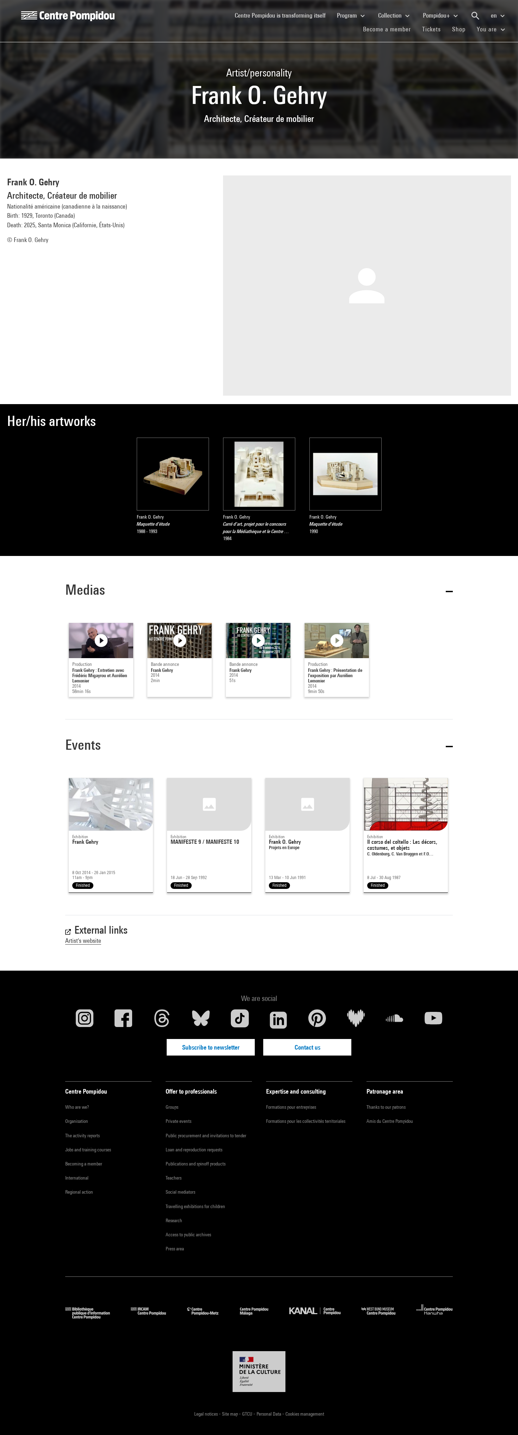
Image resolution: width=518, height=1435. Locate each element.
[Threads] (162, 1020)
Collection (390, 15)
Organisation (76, 1121)
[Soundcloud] (394, 1020)
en (494, 15)
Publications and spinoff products (196, 1164)
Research (174, 1220)
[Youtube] (433, 1020)
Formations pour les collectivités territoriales (305, 1121)
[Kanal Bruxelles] (320, 1316)
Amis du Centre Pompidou (389, 1121)
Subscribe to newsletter (211, 1047)
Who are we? (77, 1107)
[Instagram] (84, 1020)
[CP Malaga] (259, 1316)
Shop (461, 29)
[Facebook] (123, 1020)
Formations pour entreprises (291, 1107)
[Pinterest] (317, 1020)
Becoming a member (83, 1164)
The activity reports (82, 1135)
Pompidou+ (437, 15)
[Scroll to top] (501, 1418)
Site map (230, 1414)
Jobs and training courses (88, 1149)
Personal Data (269, 1414)
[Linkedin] (278, 1020)
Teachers (173, 1178)
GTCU (247, 1414)
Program (347, 15)
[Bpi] (92, 1316)
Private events (178, 1121)
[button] (259, 591)
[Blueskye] (200, 1020)
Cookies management (304, 1414)
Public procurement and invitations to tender (206, 1135)
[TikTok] (239, 1020)
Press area (175, 1248)
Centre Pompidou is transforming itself (283, 15)
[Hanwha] (435, 1316)
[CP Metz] (208, 1316)
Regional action (79, 1192)
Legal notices (206, 1414)
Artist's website (83, 940)
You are (488, 29)
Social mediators (180, 1192)
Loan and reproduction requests (194, 1149)
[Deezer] (356, 1020)
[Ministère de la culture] (259, 1371)
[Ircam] (154, 1316)
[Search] (475, 16)
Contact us (307, 1047)
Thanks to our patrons (386, 1107)
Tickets (431, 29)
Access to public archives (188, 1234)
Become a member (390, 29)
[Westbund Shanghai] (384, 1316)
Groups (172, 1107)
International (76, 1178)
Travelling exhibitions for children (195, 1206)
